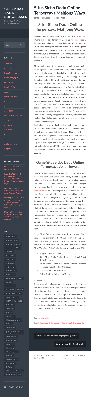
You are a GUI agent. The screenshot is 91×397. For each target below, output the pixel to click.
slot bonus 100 (10, 316)
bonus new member (12, 240)
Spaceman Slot (10, 374)
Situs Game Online (11, 97)
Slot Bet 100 (18, 301)
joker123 (8, 248)
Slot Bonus (9, 312)
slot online (8, 130)
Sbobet (20, 278)
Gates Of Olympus (11, 78)
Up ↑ (64, 358)
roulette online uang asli (63, 323)
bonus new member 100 (13, 244)
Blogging (7, 68)
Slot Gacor (9, 324)
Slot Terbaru (9, 367)
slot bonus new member (13, 320)
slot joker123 (10, 344)
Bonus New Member (11, 73)
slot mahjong (10, 348)
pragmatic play (10, 278)
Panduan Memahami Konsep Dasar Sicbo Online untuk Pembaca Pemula (14, 190)
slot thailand (9, 371)
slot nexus (8, 125)
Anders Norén (77, 355)
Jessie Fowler (59, 18)
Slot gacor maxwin (11, 340)
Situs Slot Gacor (11, 293)
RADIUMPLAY (9, 87)
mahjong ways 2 (11, 271)
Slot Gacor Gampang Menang (12, 332)
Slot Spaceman (10, 363)
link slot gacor (10, 259)
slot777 (7, 134)
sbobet (6, 92)
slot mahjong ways (11, 352)
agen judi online (10, 236)
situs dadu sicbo (78, 323)
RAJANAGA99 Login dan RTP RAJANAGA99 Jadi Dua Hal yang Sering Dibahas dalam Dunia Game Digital (14, 178)
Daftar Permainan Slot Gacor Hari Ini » (70, 344)
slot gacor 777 (10, 327)
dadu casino (39, 190)
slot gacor (8, 120)
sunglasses (8, 149)
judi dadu (41, 323)
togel (19, 374)
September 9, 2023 (42, 18)
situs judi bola (10, 290)
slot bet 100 (8, 111)
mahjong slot (10, 263)
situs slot (20, 290)
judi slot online (10, 255)
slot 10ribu (8, 106)
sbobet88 (9, 282)
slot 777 (8, 301)
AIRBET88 (8, 63)
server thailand (10, 286)
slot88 (6, 139)
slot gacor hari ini (11, 337)
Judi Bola (17, 248)
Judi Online (9, 252)
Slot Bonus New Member (13, 116)
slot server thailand (12, 359)
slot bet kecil (10, 308)
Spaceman (19, 371)
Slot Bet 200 (10, 305)
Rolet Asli (81, 36)
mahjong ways (9, 82)
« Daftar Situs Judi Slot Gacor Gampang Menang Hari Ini (56, 336)
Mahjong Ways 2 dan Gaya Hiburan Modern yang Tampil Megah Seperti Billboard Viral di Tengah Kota (14, 202)
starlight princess (10, 144)
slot (5, 101)
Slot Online (9, 355)
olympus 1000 (10, 274)
